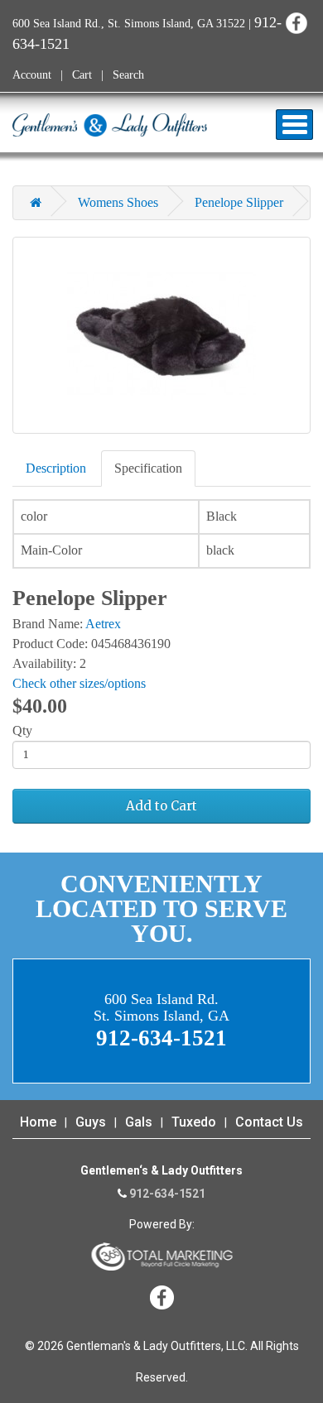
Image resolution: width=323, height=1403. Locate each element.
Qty (22, 730)
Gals (138, 1122)
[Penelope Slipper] (161, 335)
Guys (90, 1122)
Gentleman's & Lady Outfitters (109, 125)
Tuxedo (193, 1122)
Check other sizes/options (79, 683)
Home (38, 1122)
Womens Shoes (118, 202)
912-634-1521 (167, 1193)
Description (56, 468)
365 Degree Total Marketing (161, 1256)
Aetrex (103, 624)
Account (31, 75)
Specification (148, 468)
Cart (82, 75)
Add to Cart (161, 806)
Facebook (296, 22)
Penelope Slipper (239, 202)
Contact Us (269, 1122)
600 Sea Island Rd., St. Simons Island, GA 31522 (128, 23)
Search (128, 75)
